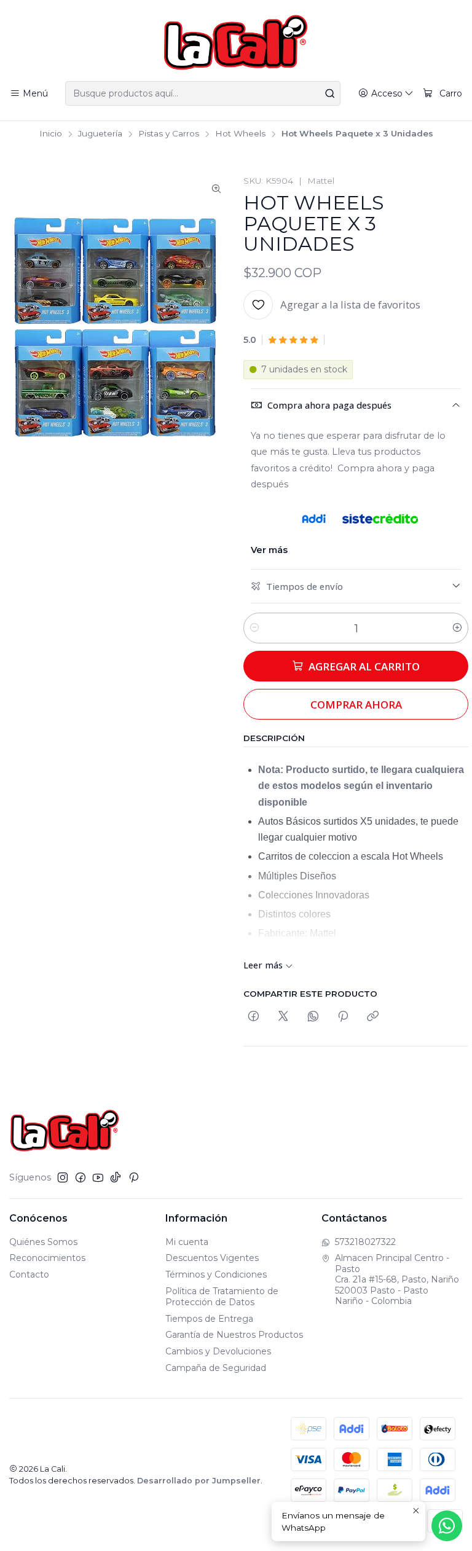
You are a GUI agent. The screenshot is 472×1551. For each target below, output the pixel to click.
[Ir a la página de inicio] (235, 42)
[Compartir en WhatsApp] (313, 1016)
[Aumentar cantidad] (457, 628)
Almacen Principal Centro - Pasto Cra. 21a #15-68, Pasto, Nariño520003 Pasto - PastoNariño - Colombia (397, 1279)
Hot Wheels (240, 134)
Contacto (29, 1274)
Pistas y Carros (168, 134)
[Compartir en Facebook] (253, 1016)
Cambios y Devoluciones (218, 1351)
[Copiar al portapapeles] (373, 1016)
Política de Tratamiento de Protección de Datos (221, 1297)
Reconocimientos (47, 1257)
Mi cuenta (186, 1241)
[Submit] (330, 93)
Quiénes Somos (43, 1241)
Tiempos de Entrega (209, 1318)
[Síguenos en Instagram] (63, 1177)
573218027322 (365, 1241)
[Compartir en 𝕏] (283, 1016)
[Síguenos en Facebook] (80, 1177)
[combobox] (202, 93)
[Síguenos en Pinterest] (133, 1177)
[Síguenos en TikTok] (115, 1177)
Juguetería (100, 134)
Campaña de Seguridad (215, 1367)
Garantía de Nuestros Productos (234, 1334)
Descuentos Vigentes (212, 1257)
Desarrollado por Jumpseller (199, 1480)
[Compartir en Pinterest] (342, 1016)
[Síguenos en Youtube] (98, 1177)
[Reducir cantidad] (254, 628)
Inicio (50, 134)
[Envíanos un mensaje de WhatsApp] (446, 1525)
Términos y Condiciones (216, 1274)
